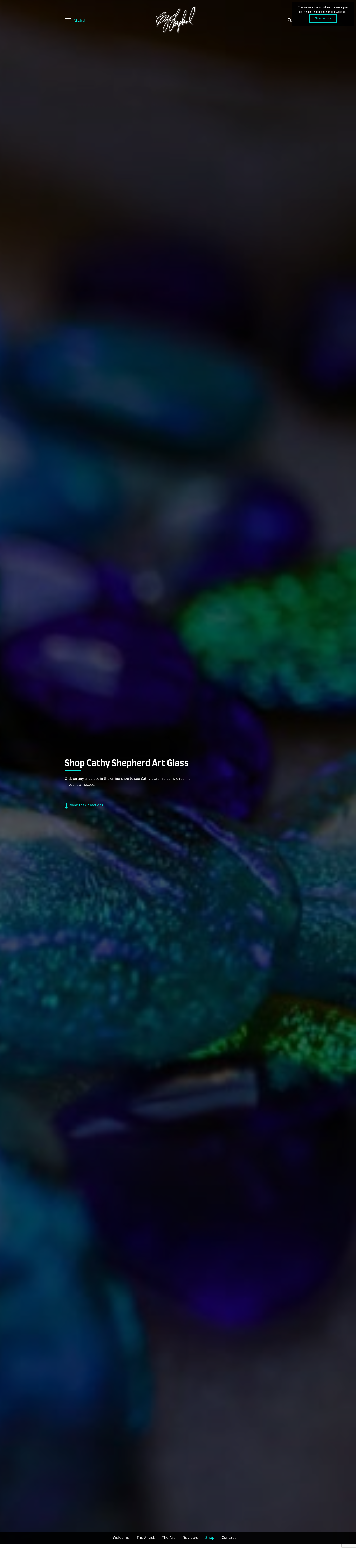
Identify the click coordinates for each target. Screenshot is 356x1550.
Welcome (121, 1538)
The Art (168, 1538)
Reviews (190, 1538)
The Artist (146, 1538)
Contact (229, 1538)
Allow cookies (323, 18)
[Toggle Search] (290, 20)
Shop (209, 1538)
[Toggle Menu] (68, 20)
